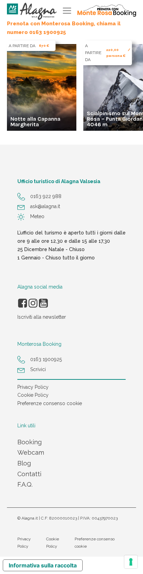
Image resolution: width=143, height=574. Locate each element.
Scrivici (38, 369)
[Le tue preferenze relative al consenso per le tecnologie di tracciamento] (130, 561)
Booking (29, 442)
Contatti (29, 474)
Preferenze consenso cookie (49, 403)
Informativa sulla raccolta (43, 565)
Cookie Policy (33, 395)
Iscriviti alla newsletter (41, 317)
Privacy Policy (33, 387)
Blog (24, 463)
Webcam (30, 452)
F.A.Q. (25, 484)
